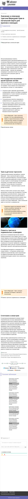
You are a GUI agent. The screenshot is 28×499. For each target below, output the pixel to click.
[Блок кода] (13, 447)
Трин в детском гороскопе (8, 34)
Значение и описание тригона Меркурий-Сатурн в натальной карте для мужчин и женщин (13, 427)
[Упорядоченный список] (8, 447)
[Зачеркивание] (7, 447)
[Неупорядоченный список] (10, 447)
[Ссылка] (15, 447)
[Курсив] (4, 447)
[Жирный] (2, 447)
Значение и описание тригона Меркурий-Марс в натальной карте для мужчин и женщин (14, 414)
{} (16, 446)
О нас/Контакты (4, 491)
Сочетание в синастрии (7, 39)
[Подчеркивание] (5, 447)
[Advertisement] (14, 157)
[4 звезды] (19, 363)
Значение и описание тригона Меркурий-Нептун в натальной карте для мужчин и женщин (13, 402)
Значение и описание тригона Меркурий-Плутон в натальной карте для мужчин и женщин (13, 388)
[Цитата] (12, 447)
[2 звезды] (9, 363)
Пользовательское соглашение (8, 494)
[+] (18, 446)
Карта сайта (12, 491)
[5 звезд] (24, 363)
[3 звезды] (14, 363)
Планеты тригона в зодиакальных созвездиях (13, 36)
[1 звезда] (4, 363)
